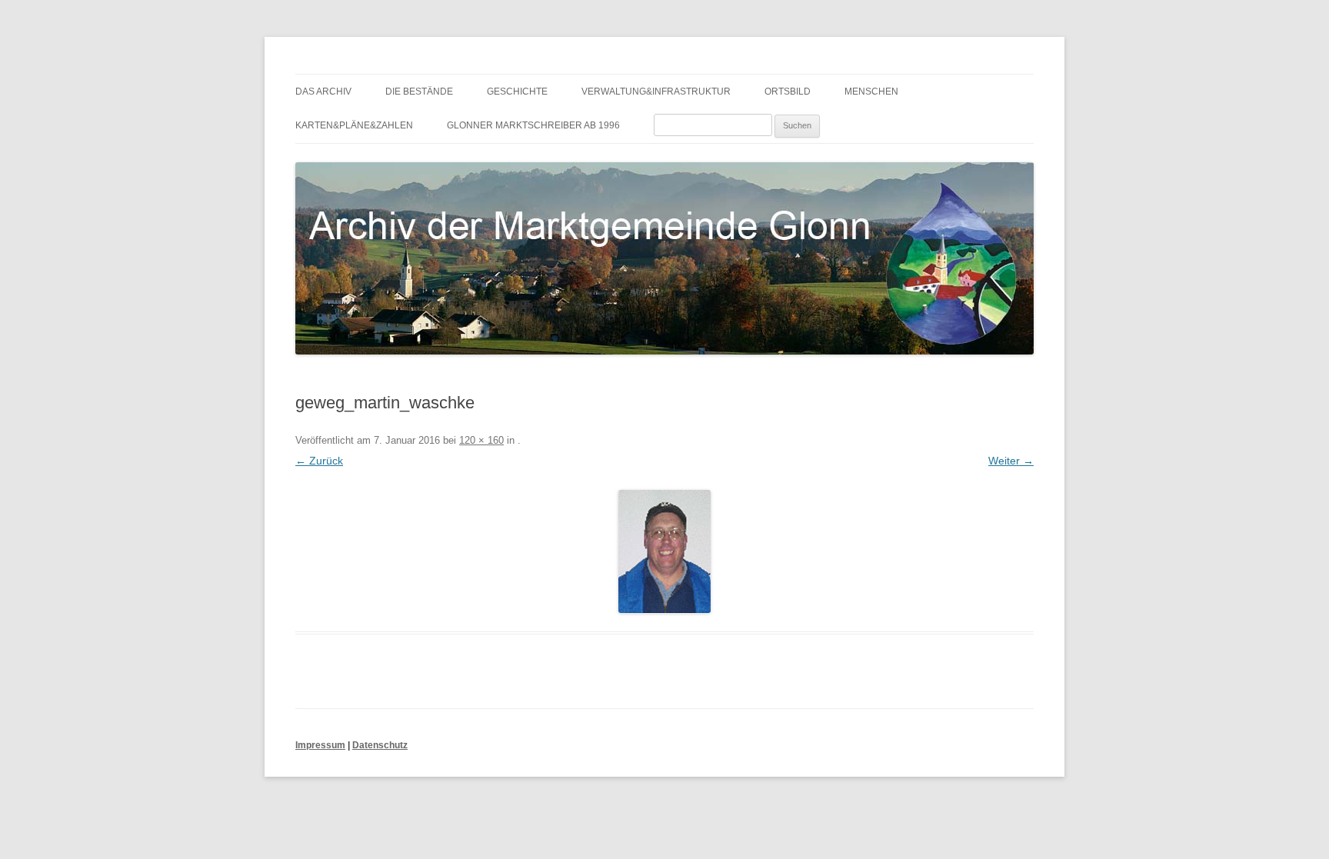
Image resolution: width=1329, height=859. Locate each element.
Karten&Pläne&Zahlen (354, 125)
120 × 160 (481, 440)
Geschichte (517, 91)
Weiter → (1011, 460)
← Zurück (319, 460)
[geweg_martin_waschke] (664, 551)
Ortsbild (787, 91)
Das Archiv (323, 91)
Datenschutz (380, 745)
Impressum (320, 745)
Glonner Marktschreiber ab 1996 (533, 125)
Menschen (871, 91)
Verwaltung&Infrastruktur (656, 91)
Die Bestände (419, 91)
